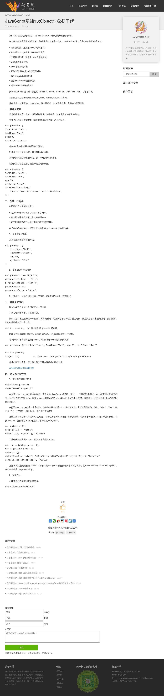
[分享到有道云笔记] (70, 521)
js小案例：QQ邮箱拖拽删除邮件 (21, 557)
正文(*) (8, 628)
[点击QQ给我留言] (147, 42)
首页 (71, 5)
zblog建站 (107, 5)
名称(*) (47, 612)
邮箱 (46, 617)
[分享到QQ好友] (62, 521)
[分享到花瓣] (66, 521)
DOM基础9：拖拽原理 (17, 567)
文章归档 (135, 5)
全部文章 (60, 679)
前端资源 (121, 5)
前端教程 (83, 5)
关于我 (59, 675)
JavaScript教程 (24, 15)
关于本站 (60, 671)
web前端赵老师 (141, 37)
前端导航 (60, 683)
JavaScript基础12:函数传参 (21, 367)
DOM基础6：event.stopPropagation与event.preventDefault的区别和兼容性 (41, 583)
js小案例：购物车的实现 (18, 562)
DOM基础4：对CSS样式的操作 (21, 593)
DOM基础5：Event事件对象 (19, 588)
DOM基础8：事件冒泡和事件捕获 (22, 572)
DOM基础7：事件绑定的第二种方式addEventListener (31, 578)
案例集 (95, 5)
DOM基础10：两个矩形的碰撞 (20, 547)
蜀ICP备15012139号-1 (128, 681)
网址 (46, 623)
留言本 (59, 687)
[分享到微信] (54, 521)
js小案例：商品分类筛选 (18, 552)
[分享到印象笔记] (74, 521)
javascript (60, 532)
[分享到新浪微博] (58, 521)
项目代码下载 (150, 5)
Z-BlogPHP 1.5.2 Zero (131, 671)
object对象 (71, 532)
